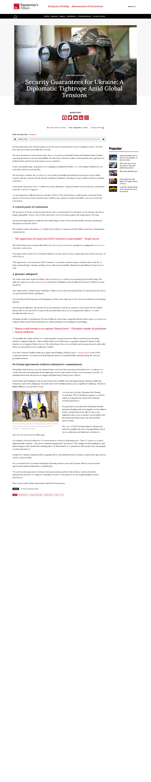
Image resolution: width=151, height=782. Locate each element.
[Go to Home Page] (26, 6)
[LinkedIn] (81, 117)
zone (76, 167)
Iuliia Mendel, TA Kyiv (58, 128)
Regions (62, 16)
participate (85, 352)
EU (62, 495)
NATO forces (48, 495)
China (56, 495)
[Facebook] (64, 117)
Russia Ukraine (23, 495)
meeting (54, 155)
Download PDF (96, 128)
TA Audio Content (99, 16)
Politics (46, 16)
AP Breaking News (84, 16)
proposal (44, 282)
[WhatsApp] (86, 117)
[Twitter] (70, 117)
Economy (54, 16)
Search (131, 6)
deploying (55, 245)
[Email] (75, 117)
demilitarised (41, 175)
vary (41, 229)
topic (68, 426)
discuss (60, 279)
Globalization (71, 16)
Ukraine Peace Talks (36, 495)
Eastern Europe (75, 75)
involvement (99, 245)
